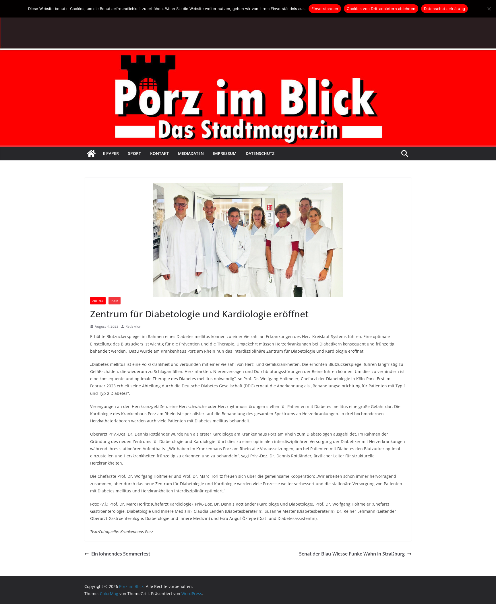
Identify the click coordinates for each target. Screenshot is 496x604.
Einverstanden (324, 8)
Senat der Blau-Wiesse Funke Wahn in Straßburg (352, 554)
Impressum (225, 153)
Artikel (97, 301)
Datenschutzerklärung (444, 8)
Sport (134, 153)
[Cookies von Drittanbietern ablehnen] (489, 8)
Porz (114, 301)
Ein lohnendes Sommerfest (120, 554)
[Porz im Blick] (91, 153)
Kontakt (159, 153)
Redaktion (133, 326)
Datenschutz (260, 153)
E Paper (111, 153)
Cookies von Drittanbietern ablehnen (381, 8)
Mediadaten (191, 153)
